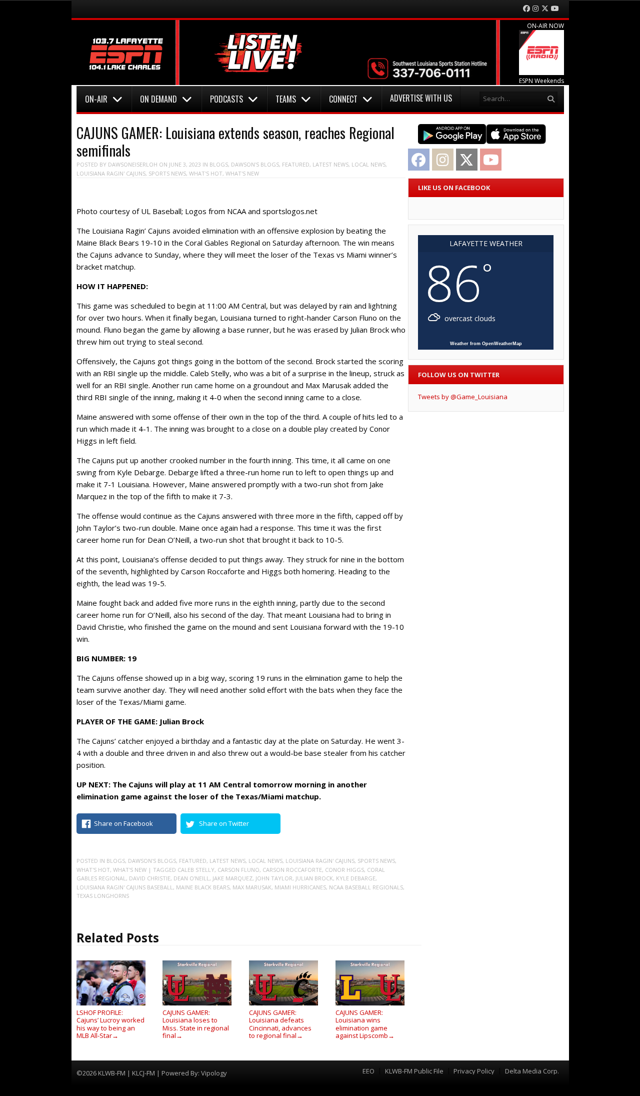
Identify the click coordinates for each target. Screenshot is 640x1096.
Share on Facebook (123, 823)
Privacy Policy (474, 1071)
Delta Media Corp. (532, 1071)
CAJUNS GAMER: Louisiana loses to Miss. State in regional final (195, 1024)
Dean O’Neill (192, 878)
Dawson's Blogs (255, 164)
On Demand (158, 99)
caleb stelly (196, 869)
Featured (296, 164)
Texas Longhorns (102, 895)
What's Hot (205, 173)
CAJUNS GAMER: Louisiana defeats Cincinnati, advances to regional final (280, 1024)
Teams (286, 99)
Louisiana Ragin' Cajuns (111, 173)
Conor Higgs (344, 869)
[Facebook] (526, 9)
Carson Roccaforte (292, 869)
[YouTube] (555, 9)
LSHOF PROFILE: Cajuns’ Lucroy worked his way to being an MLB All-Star (110, 1024)
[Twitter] (545, 9)
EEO (368, 1071)
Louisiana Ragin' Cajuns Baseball (124, 887)
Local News (369, 164)
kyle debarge (356, 878)
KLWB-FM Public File (414, 1071)
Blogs (219, 164)
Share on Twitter (224, 823)
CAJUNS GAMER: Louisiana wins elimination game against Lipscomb (365, 1024)
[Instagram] (535, 9)
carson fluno (239, 869)
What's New (242, 173)
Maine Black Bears (203, 887)
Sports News (167, 173)
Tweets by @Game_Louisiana (463, 396)
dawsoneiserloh (133, 164)
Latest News (330, 164)
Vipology (214, 1072)
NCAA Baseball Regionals (366, 887)
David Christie (149, 878)
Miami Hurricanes (300, 887)
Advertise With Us (421, 98)
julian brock (314, 878)
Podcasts (226, 99)
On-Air (96, 99)
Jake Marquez (232, 878)
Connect (343, 99)
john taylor (274, 878)
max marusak (252, 887)
